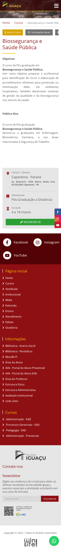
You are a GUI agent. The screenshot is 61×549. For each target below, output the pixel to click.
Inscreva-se (50, 498)
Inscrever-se (32, 222)
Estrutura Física (14, 384)
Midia (8, 300)
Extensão (11, 305)
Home (6, 23)
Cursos (18, 23)
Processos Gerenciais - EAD (22, 425)
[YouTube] (57, 225)
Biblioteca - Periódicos (19, 351)
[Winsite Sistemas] (30, 542)
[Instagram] (57, 218)
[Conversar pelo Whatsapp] (54, 541)
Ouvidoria (11, 327)
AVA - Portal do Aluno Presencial (25, 368)
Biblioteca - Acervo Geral (20, 346)
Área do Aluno (14, 362)
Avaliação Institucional (19, 395)
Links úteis (11, 401)
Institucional (12, 294)
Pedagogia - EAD (15, 430)
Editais (9, 322)
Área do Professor (16, 379)
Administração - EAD (18, 419)
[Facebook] (57, 212)
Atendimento (13, 316)
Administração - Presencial (22, 436)
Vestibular (11, 289)
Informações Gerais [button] (40, 32)
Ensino (9, 311)
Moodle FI (11, 357)
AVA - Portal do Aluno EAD (21, 373)
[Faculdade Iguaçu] (17, 4)
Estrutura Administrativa (20, 390)
